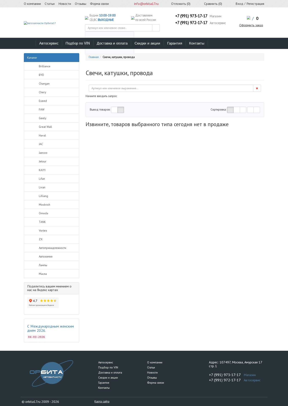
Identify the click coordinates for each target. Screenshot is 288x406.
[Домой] (30, 43)
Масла (43, 274)
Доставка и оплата (112, 43)
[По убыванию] (256, 110)
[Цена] (243, 110)
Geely (42, 118)
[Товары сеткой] (120, 110)
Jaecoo (43, 153)
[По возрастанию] (250, 110)
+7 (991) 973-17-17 (191, 15)
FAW (41, 109)
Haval (42, 135)
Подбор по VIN (78, 43)
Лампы (43, 265)
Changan (44, 83)
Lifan (42, 179)
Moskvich (44, 204)
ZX (41, 239)
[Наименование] (236, 110)
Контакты (196, 43)
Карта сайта (101, 401)
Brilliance (44, 66)
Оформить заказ (251, 25)
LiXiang (43, 196)
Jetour (42, 161)
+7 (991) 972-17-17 (191, 22)
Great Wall (45, 127)
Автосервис (49, 43)
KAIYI (42, 170)
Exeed (43, 101)
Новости (152, 372)
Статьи (151, 367)
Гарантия (174, 43)
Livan (42, 187)
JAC (41, 144)
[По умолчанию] (230, 110)
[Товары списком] (114, 110)
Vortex (43, 230)
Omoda (43, 213)
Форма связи (155, 382)
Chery (42, 92)
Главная (94, 57)
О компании (154, 362)
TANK (42, 222)
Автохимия (45, 256)
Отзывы (152, 377)
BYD (41, 75)
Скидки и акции (147, 43)
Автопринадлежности (52, 248)
